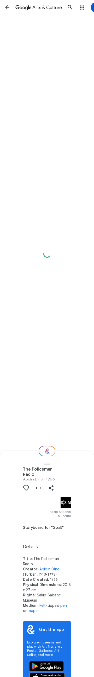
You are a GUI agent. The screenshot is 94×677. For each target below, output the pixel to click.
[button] (7, 7)
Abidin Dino (33, 479)
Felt (42, 605)
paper (34, 610)
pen (63, 605)
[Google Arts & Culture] (39, 7)
